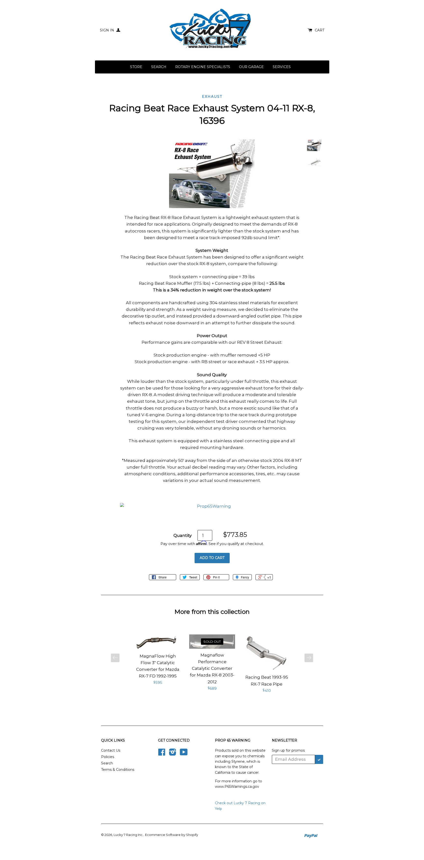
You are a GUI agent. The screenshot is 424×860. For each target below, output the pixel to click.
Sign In (107, 30)
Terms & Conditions (117, 769)
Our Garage (251, 67)
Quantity (182, 535)
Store (136, 67)
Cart (319, 30)
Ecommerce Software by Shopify (171, 835)
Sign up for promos (288, 750)
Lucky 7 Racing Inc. (128, 835)
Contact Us (110, 750)
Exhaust (212, 96)
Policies (107, 757)
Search (158, 67)
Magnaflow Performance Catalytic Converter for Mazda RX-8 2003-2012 (212, 668)
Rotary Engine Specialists (202, 67)
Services (282, 67)
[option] (158, 660)
